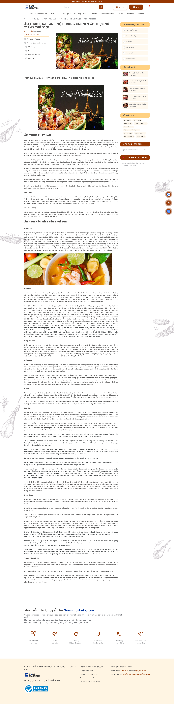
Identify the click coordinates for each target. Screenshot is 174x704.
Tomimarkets (137, 120)
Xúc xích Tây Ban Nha (141, 123)
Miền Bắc (31, 51)
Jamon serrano (141, 136)
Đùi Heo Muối (128, 133)
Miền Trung (31, 47)
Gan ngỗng (127, 120)
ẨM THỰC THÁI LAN (33, 39)
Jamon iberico (128, 123)
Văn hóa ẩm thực (129, 136)
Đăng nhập (120, 7)
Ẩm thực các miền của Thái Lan (36, 43)
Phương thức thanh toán (88, 674)
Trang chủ (27, 19)
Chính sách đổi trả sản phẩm (90, 681)
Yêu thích (130, 14)
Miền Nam (31, 58)
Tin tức (120, 14)
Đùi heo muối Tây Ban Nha (131, 130)
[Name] (101, 7)
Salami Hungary (128, 127)
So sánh (141, 14)
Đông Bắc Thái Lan (34, 55)
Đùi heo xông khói (140, 133)
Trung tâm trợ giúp (86, 670)
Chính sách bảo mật (87, 678)
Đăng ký (136, 7)
